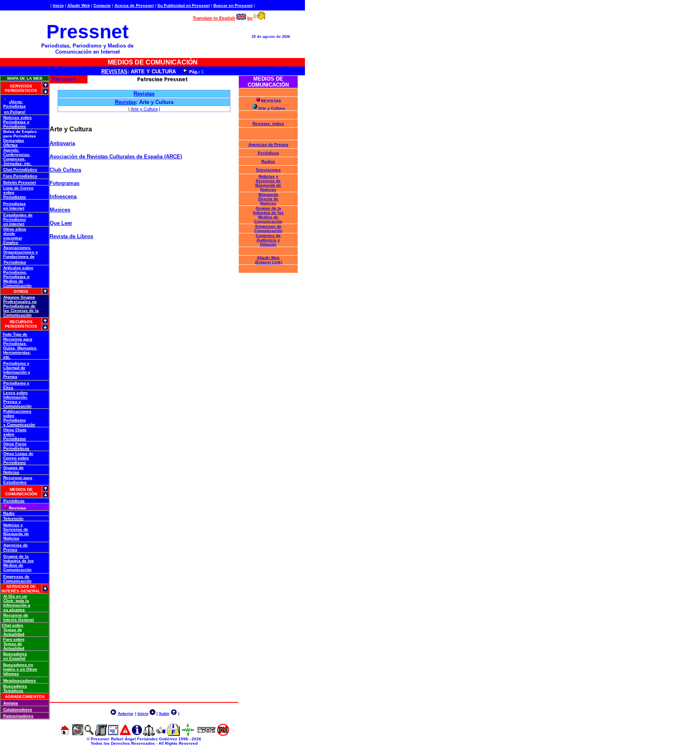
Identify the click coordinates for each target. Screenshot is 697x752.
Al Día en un (15, 596)
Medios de (13, 281)
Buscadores (15, 654)
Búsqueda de (16, 534)
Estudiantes (15, 482)
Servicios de (15, 529)
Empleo (10, 242)
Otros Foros (15, 444)
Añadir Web (78, 5)
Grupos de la (16, 556)
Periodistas (14, 106)
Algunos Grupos (19, 297)
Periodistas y (16, 122)
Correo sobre (16, 458)
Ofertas (10, 145)
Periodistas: (15, 343)
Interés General (18, 619)
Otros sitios (14, 229)
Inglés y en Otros (20, 669)
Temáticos (13, 690)
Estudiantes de (18, 215)
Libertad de (14, 368)
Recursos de (15, 615)
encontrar (12, 238)
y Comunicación (19, 424)
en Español (14, 658)
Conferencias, (17, 154)
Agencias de (15, 545)
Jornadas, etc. (17, 163)
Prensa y (12, 401)
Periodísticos (16, 448)
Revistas (125, 102)
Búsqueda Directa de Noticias (268, 199)
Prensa (10, 376)
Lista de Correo (18, 188)
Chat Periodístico (20, 169)
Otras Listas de (18, 453)
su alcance (14, 609)
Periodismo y (16, 363)
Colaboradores (17, 709)
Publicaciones (17, 411)
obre (29, 268)
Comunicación (17, 285)
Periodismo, (15, 272)
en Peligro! (14, 112)
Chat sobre (12, 625)
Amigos (10, 703)
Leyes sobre (15, 393)
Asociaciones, (17, 247)
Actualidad (13, 634)
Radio (9, 513)
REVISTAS (114, 72)
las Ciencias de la (21, 310)
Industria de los (18, 561)
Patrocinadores (18, 716)
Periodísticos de (19, 306)
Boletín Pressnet (19, 182)
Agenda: (11, 150)
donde (9, 233)
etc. (6, 357)
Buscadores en (18, 665)
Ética (8, 387)
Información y (16, 372)
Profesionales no (20, 301)
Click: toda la (16, 600)
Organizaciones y (20, 252)
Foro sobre (14, 639)
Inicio (58, 5)
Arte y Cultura (144, 108)
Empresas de (16, 576)
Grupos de (13, 467)
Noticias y (13, 525)
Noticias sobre (17, 117)
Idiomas (11, 673)
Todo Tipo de (14, 334)
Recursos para (17, 339)
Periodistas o (16, 276)
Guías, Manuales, (20, 348)
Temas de (12, 629)
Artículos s (14, 268)
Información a (16, 605)
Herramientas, (17, 352)
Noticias (11, 472)
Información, (15, 397)
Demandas (13, 140)
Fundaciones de (19, 256)
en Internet (13, 208)
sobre (9, 192)
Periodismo (14, 126)
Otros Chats (15, 430)
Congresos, (14, 159)
